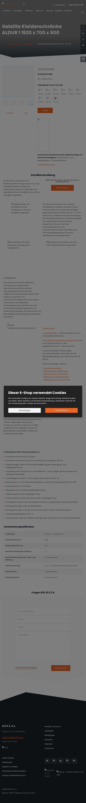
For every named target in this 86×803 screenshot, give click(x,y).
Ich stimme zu (61, 410)
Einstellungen (24, 410)
